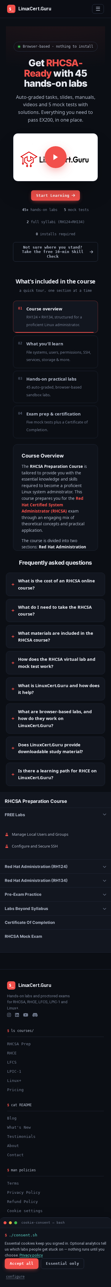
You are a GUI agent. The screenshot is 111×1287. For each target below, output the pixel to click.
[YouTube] (25, 1015)
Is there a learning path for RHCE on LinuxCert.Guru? (57, 774)
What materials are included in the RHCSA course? (55, 636)
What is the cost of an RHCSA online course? (56, 584)
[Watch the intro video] (55, 157)
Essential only (62, 1263)
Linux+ (14, 1080)
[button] (55, 815)
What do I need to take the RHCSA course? (55, 610)
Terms (13, 1183)
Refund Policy (22, 1201)
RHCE (12, 1053)
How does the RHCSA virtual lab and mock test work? (56, 662)
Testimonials (21, 1136)
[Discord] (35, 1015)
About (13, 1145)
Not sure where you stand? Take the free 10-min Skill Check (52, 252)
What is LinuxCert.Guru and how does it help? (58, 688)
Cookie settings (25, 1211)
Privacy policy (31, 1255)
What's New (19, 1127)
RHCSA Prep (19, 1044)
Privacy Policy (23, 1192)
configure (15, 1277)
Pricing (15, 1090)
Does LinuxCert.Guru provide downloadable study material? (50, 748)
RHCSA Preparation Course (36, 801)
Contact (15, 1155)
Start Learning (52, 195)
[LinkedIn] (17, 1015)
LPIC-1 (14, 1071)
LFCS (12, 1062)
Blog (12, 1118)
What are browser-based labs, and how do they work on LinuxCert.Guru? (55, 718)
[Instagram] (9, 1015)
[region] (55, 872)
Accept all (21, 1263)
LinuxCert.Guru (30, 9)
